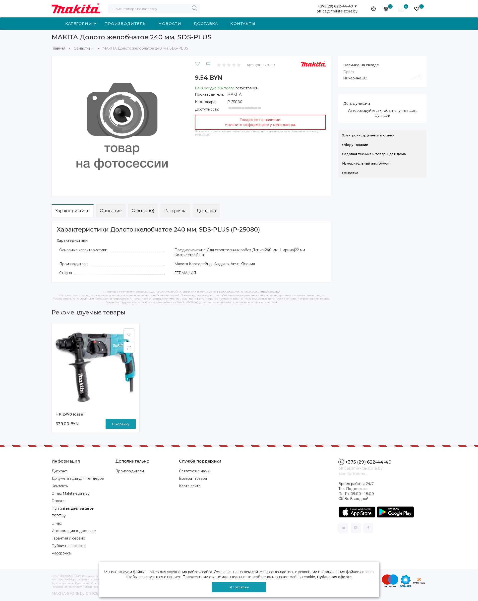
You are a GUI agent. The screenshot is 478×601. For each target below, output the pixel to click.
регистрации (247, 88)
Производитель (125, 23)
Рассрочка (175, 210)
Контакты (242, 23)
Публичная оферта (69, 545)
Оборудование (355, 145)
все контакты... (352, 473)
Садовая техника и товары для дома (374, 154)
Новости (169, 23)
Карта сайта (189, 486)
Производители (129, 471)
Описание (111, 210)
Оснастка (82, 48)
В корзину (120, 424)
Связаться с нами (194, 471)
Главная (58, 48)
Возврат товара (193, 478)
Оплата (58, 501)
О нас (57, 523)
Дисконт (59, 471)
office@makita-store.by (337, 11)
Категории (78, 23)
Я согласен (239, 587)
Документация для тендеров (78, 478)
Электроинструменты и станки (368, 135)
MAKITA (234, 94)
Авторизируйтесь (363, 110)
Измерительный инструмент (366, 163)
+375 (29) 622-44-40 (368, 462)
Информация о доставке (74, 531)
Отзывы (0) (143, 210)
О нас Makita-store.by (71, 493)
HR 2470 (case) (70, 414)
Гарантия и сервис (68, 538)
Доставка (206, 23)
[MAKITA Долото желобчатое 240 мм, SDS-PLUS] (122, 126)
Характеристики (72, 210)
